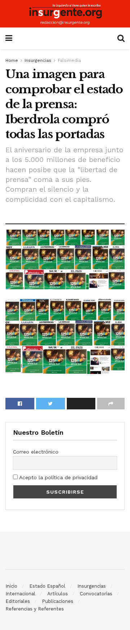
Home (11, 60)
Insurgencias (38, 60)
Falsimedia (69, 60)
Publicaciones (57, 601)
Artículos (57, 593)
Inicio (11, 586)
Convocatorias (96, 593)
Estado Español (47, 586)
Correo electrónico (35, 452)
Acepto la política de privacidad (58, 477)
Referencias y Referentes (34, 609)
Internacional (20, 593)
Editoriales (17, 601)
